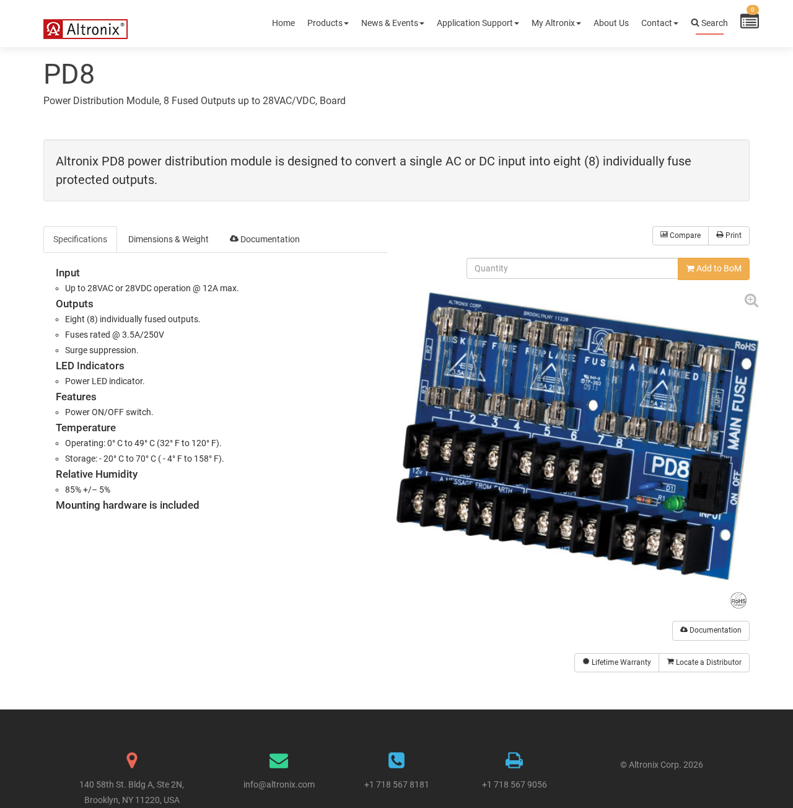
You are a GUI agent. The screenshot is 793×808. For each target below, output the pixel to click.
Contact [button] (656, 23)
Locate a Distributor (708, 662)
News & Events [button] (389, 23)
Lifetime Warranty (620, 662)
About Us (611, 23)
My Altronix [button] (553, 23)
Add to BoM (718, 268)
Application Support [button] (475, 23)
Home (283, 23)
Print (733, 235)
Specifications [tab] (80, 239)
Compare (684, 235)
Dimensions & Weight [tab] (168, 239)
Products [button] (325, 23)
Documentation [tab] (269, 239)
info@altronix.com (279, 784)
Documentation (715, 630)
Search (713, 23)
